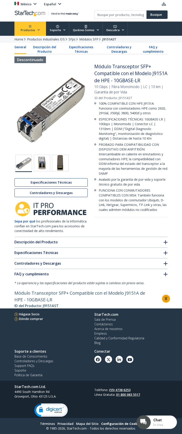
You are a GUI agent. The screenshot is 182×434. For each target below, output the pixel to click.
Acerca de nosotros (108, 329)
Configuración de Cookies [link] (121, 424)
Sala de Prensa (105, 319)
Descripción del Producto (44, 49)
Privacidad (65, 424)
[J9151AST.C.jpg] (60, 163)
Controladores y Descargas (119, 49)
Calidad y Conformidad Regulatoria (119, 338)
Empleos (100, 333)
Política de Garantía (28, 375)
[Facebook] (97, 359)
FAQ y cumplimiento (153, 49)
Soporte (56, 30)
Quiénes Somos (84, 30)
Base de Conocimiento (30, 356)
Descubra (113, 30)
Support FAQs (24, 366)
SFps (72, 39)
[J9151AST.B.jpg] (42, 163)
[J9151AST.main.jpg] (23, 163)
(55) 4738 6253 (120, 390)
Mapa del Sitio (87, 424)
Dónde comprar (31, 319)
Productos (28, 30)
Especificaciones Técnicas (81, 49)
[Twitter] (108, 359)
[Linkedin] (119, 359)
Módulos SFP (88, 39)
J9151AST (109, 39)
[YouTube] (129, 359)
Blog (97, 343)
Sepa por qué (24, 221)
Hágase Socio (29, 314)
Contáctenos (103, 324)
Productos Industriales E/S (46, 39)
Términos (47, 424)
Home (18, 39)
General (20, 47)
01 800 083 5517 (128, 394)
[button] (51, 410)
